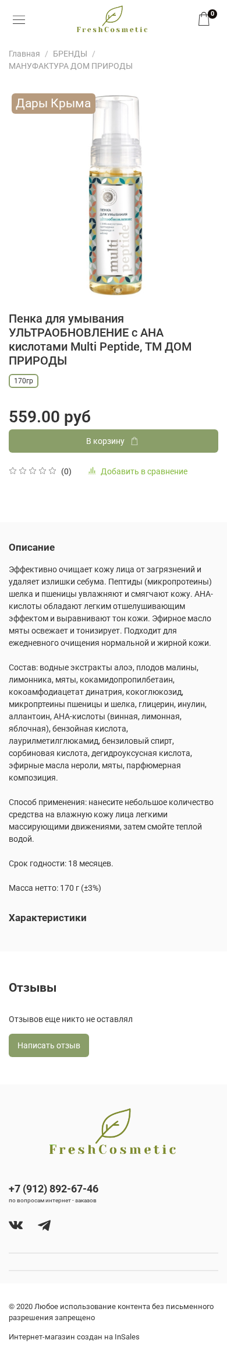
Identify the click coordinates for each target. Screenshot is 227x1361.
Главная (24, 53)
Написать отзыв (48, 1045)
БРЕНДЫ (70, 53)
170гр (23, 381)
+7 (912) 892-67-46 (53, 1188)
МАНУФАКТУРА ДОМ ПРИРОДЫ (71, 66)
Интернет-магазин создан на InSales (74, 1336)
